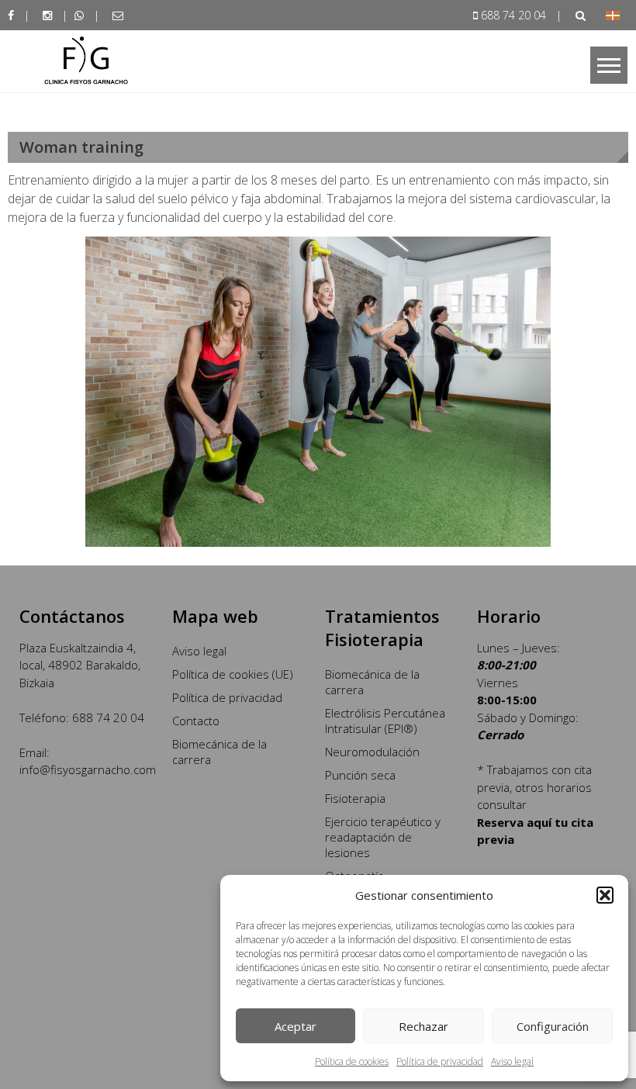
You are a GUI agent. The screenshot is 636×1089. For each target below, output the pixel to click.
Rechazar (423, 1026)
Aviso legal (512, 1061)
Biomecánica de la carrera (219, 751)
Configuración (553, 1026)
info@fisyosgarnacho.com (87, 769)
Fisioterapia (355, 798)
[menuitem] (612, 15)
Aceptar (295, 1026)
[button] (605, 895)
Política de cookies (352, 1061)
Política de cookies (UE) (232, 674)
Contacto (195, 720)
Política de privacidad (439, 1061)
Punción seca (360, 775)
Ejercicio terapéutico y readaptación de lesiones (383, 837)
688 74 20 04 (513, 15)
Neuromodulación (372, 751)
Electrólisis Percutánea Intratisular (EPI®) (385, 720)
